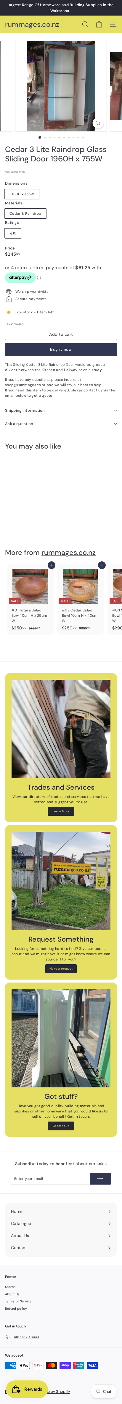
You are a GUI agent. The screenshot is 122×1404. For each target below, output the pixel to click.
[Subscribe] (100, 1179)
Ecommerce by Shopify (49, 1391)
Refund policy (16, 1309)
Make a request (61, 968)
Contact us (61, 1126)
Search (10, 1287)
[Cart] (99, 24)
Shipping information (25, 410)
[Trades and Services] (61, 729)
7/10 (12, 233)
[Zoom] (98, 123)
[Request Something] (61, 881)
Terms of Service (18, 1301)
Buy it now (61, 349)
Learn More (61, 811)
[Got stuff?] (61, 1038)
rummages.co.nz (32, 24)
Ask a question (19, 423)
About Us (12, 1294)
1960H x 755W (21, 194)
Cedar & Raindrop (25, 213)
